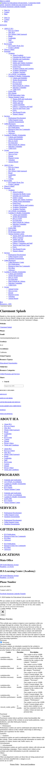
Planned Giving (13, 158)
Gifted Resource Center (16, 125)
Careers (10, 42)
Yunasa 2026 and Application (22, 99)
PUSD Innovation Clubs (16, 95)
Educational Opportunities (8, 363)
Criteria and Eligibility (20, 78)
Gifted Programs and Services (10, 374)
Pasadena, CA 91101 (7, 567)
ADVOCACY (3, 394)
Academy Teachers (19, 72)
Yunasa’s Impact (18, 114)
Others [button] (2, 753)
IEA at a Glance (13, 30)
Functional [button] (3, 714)
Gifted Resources (10, 124)
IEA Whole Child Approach (17, 34)
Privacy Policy (9, 443)
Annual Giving (13, 152)
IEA (1, 302)
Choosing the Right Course (22, 57)
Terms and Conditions (11, 445)
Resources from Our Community (19, 129)
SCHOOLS (3, 409)
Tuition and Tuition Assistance (23, 63)
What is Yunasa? (18, 101)
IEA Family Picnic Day (16, 46)
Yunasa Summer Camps (16, 97)
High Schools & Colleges (21, 86)
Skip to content (5, 1)
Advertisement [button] (5, 743)
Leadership (12, 38)
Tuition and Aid (18, 103)
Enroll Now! (17, 67)
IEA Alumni (12, 93)
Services (7, 116)
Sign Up (7, 10)
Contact (6, 12)
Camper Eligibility (19, 105)
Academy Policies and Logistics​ (23, 68)
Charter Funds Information (21, 65)
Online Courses (18, 61)
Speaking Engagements (16, 122)
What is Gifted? (9, 49)
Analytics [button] (3, 733)
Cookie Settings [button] (6, 608)
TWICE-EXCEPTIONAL (6, 413)
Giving (6, 150)
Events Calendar (13, 47)
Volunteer (11, 160)
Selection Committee (19, 87)
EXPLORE (12, 91)
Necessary (6, 642)
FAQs (15, 110)
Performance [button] (4, 724)
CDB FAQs (17, 89)
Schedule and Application (21, 59)
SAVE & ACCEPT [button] (6, 761)
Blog (5, 14)
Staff (10, 40)
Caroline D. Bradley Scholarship (19, 76)
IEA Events (8, 44)
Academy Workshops (20, 70)
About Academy (18, 55)
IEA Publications (14, 127)
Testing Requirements (20, 80)
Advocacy (11, 133)
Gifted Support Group (15, 120)
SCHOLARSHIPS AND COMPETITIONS (10, 406)
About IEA (8, 424)
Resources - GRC (6, 304)
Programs (7, 51)
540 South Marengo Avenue (9, 575)
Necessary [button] (3, 640)
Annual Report (13, 162)
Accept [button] (14, 608)
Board (10, 36)
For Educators (17, 84)
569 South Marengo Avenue (9, 565)
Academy (11, 53)
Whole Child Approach (12, 430)
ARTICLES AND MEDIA (6, 398)
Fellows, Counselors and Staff (22, 106)
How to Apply (17, 82)
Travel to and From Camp (21, 108)
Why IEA (11, 32)
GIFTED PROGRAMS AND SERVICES (10, 402)
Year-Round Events (19, 112)
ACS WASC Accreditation (17, 74)
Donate (10, 156)
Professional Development (17, 118)
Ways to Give (12, 154)
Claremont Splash (6, 327)
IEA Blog (11, 131)
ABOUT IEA (8, 28)
